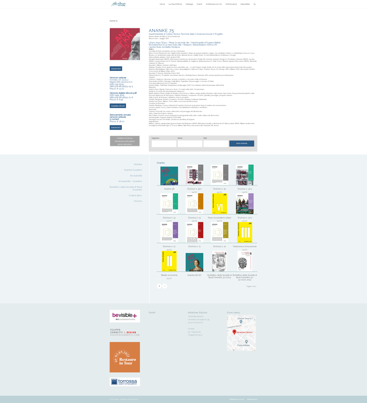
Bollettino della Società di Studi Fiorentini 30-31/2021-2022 (245, 277)
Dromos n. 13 (194, 218)
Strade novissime (169, 275)
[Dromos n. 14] (169, 204)
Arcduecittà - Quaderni (130, 181)
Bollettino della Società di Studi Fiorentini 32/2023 (219, 276)
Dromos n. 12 (169, 246)
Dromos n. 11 (194, 246)
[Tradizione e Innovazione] (244, 232)
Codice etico (135, 195)
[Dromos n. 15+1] (194, 175)
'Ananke (138, 164)
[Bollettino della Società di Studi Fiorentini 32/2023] (219, 261)
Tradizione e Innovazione (245, 246)
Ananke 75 (113, 21)
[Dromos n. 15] (219, 175)
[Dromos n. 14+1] (244, 175)
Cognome (155, 138)
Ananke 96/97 (194, 275)
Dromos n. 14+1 (245, 189)
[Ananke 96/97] (194, 261)
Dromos (138, 201)
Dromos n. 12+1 (245, 218)
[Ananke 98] (169, 175)
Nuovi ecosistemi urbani (219, 218)
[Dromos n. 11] (194, 232)
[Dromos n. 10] (219, 232)
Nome (180, 138)
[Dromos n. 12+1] (244, 204)
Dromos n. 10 (219, 246)
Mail (205, 138)
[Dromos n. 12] (169, 232)
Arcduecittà (136, 175)
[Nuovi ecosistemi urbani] (219, 204)
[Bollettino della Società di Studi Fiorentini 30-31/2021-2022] (244, 261)
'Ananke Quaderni (133, 170)
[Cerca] (254, 4)
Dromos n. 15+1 (194, 189)
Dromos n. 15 (219, 189)
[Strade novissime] (169, 261)
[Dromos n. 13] (194, 204)
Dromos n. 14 (169, 218)
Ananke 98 (169, 189)
